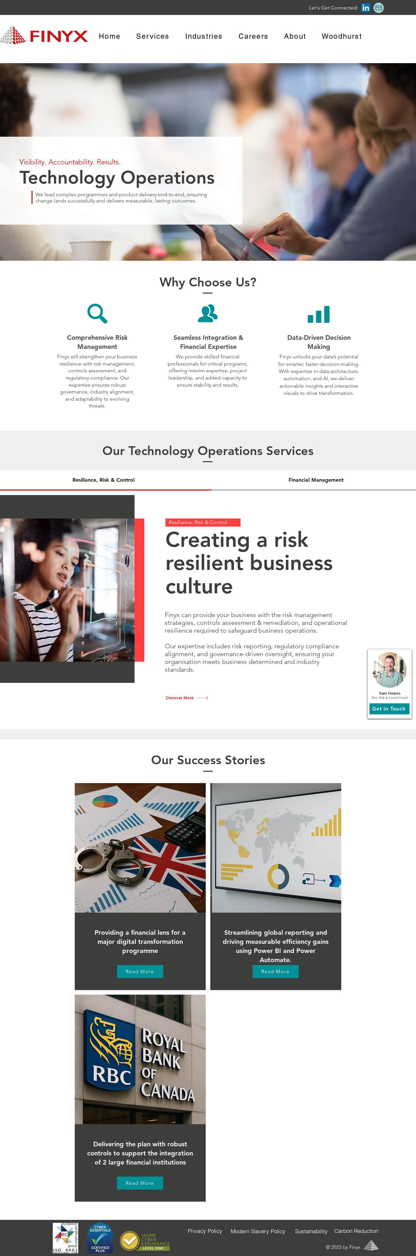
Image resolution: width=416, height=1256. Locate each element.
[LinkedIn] (365, 7)
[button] (378, 8)
